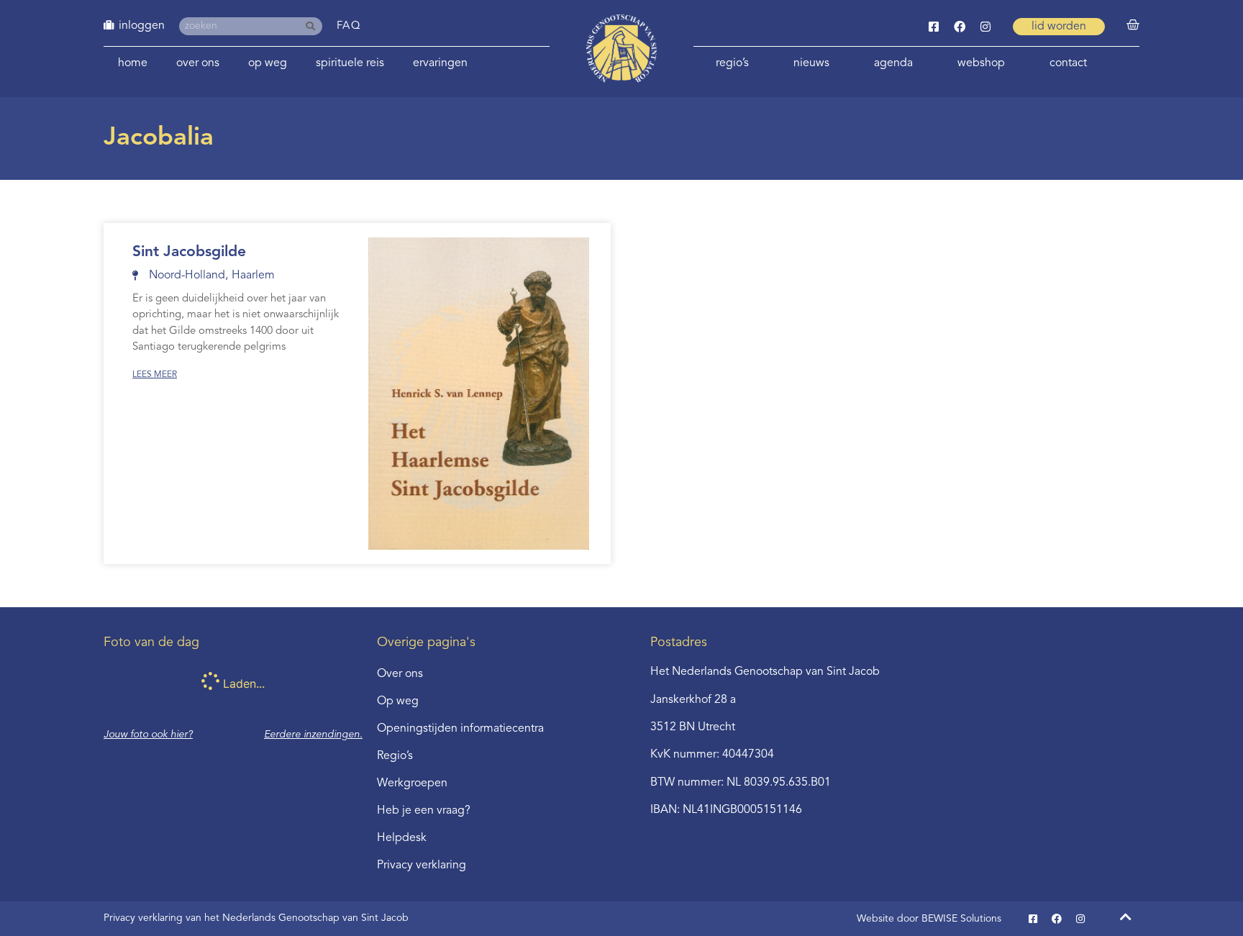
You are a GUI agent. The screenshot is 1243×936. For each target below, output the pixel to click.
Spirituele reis (350, 63)
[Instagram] (985, 26)
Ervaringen (440, 63)
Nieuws (811, 63)
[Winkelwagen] (1132, 25)
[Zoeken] (313, 26)
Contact (1068, 63)
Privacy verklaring (421, 865)
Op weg (267, 63)
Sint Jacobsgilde (189, 252)
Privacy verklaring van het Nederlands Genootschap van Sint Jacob (256, 918)
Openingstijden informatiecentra (460, 729)
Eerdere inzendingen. (313, 735)
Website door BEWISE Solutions (929, 919)
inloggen (142, 26)
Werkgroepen (412, 783)
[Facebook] (959, 26)
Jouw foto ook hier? (148, 735)
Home (132, 63)
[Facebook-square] (933, 26)
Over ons (197, 63)
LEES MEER (154, 375)
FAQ (349, 26)
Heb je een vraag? (423, 811)
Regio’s (732, 63)
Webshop (981, 63)
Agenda (893, 63)
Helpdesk (402, 838)
